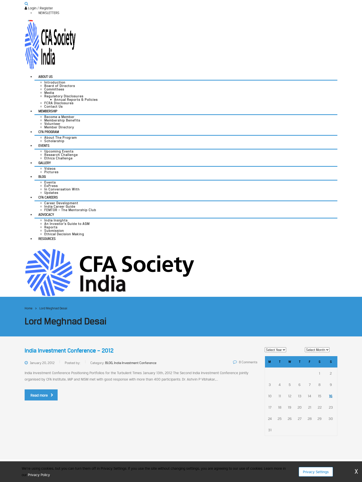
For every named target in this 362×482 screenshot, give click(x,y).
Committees (54, 89)
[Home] (109, 272)
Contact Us (53, 106)
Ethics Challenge (58, 158)
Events (43, 146)
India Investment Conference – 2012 (69, 350)
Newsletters (48, 13)
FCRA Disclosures (59, 103)
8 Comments (248, 362)
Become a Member (59, 117)
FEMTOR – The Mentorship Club (70, 210)
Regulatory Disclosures (63, 96)
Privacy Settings (316, 472)
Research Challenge (61, 155)
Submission (54, 231)
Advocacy (46, 214)
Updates (51, 193)
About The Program (60, 137)
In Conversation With (62, 189)
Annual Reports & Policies (76, 99)
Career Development (61, 203)
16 (330, 396)
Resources (47, 239)
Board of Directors (59, 86)
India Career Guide (59, 206)
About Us (45, 77)
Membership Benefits (62, 120)
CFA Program (48, 132)
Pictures (51, 172)
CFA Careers (48, 197)
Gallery (44, 163)
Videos (50, 168)
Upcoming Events (59, 151)
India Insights (56, 220)
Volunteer (52, 124)
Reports (51, 227)
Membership (47, 111)
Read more (39, 395)
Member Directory (59, 127)
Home (29, 308)
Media (49, 93)
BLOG (42, 177)
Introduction (55, 82)
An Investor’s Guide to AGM (67, 224)
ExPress (51, 186)
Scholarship (54, 141)
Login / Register (40, 8)
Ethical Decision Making (64, 234)
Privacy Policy (39, 475)
